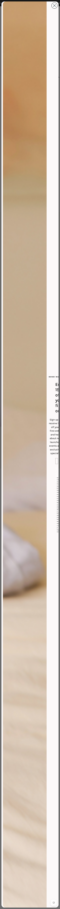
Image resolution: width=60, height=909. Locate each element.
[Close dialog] (54, 6)
